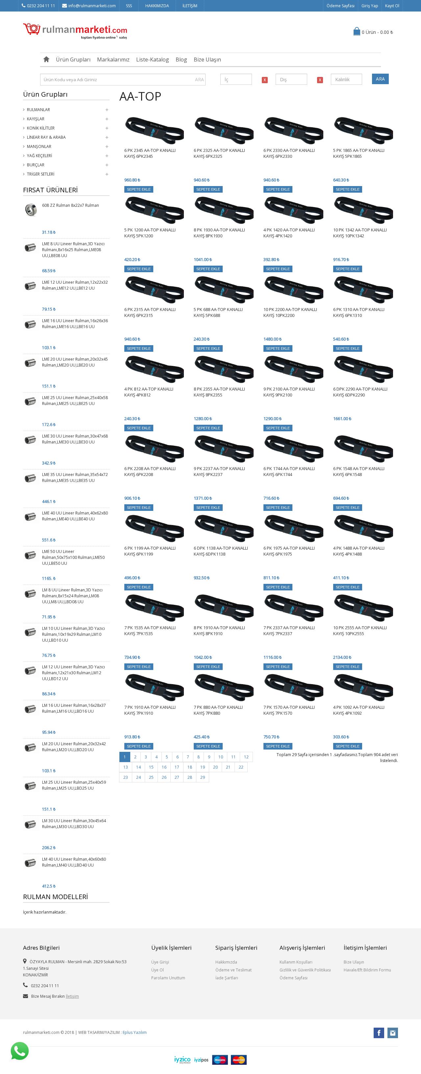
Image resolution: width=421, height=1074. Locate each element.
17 (177, 767)
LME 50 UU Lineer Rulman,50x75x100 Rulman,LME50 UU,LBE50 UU (73, 557)
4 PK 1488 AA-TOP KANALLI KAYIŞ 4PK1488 (358, 551)
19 (202, 767)
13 (125, 767)
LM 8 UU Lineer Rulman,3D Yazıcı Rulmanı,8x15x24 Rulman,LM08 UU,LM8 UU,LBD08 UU (72, 596)
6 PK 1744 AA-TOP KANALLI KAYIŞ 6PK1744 (289, 471)
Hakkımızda (226, 962)
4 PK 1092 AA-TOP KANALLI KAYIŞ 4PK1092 (358, 710)
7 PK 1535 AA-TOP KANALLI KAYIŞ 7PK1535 (150, 630)
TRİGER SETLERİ (40, 174)
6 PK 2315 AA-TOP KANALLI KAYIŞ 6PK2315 (150, 312)
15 (151, 767)
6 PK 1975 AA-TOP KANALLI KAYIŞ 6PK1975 (289, 551)
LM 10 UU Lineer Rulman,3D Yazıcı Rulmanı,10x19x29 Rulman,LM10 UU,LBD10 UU (73, 634)
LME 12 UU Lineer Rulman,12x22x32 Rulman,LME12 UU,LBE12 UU (75, 285)
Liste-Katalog (152, 59)
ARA (199, 79)
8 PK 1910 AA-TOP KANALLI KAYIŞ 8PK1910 (219, 630)
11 (233, 757)
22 (241, 767)
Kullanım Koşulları (296, 962)
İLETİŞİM (190, 6)
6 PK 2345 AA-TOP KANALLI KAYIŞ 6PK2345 (150, 153)
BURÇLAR (35, 165)
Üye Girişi (160, 962)
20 (215, 767)
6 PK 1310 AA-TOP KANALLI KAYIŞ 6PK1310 (358, 312)
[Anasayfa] (46, 59)
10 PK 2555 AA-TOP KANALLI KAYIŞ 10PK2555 (360, 630)
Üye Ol (157, 970)
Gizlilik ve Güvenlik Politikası (305, 970)
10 (220, 757)
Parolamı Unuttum (168, 978)
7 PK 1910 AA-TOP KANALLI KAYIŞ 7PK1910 (150, 710)
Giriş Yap (369, 6)
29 (202, 777)
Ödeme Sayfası (341, 6)
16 (164, 767)
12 (246, 757)
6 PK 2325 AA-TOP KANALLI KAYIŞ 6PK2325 (219, 153)
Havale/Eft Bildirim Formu (367, 970)
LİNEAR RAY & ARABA (46, 137)
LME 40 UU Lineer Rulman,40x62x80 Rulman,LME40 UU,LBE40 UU (75, 516)
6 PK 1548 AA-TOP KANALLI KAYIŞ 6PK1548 (358, 471)
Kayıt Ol (392, 6)
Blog (181, 59)
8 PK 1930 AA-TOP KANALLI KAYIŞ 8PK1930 (219, 233)
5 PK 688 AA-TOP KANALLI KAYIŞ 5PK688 (218, 312)
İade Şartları (226, 978)
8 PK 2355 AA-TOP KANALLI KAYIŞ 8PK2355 (219, 392)
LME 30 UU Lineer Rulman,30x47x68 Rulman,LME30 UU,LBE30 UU (75, 439)
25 (151, 777)
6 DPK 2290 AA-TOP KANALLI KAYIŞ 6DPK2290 (360, 392)
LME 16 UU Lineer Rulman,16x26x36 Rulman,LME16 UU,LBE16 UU (75, 323)
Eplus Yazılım (135, 1032)
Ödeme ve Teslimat (233, 970)
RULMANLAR (38, 109)
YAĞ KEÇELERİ (39, 155)
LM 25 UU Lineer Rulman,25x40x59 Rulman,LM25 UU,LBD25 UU (74, 785)
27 (177, 777)
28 (189, 777)
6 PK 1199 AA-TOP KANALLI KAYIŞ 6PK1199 (150, 551)
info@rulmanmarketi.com (92, 6)
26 (164, 777)
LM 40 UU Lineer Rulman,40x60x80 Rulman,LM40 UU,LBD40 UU (74, 862)
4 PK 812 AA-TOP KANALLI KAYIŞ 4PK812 (148, 392)
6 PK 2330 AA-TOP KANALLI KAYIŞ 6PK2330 (289, 153)
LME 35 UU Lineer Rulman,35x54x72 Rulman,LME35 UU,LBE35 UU (75, 477)
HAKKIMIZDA (157, 6)
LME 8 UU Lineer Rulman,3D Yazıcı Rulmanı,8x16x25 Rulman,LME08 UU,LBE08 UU (73, 249)
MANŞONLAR (39, 146)
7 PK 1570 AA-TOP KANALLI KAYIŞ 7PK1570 (289, 710)
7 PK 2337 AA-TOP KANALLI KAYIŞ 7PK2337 (289, 630)
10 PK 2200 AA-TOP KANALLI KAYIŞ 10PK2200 (290, 312)
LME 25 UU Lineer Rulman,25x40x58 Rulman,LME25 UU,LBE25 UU (75, 400)
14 (138, 767)
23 (125, 777)
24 (138, 777)
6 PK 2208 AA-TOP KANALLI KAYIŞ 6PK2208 (150, 471)
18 (189, 767)
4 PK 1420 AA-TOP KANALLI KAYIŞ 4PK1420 (289, 233)
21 (228, 767)
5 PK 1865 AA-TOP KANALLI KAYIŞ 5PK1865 (358, 153)
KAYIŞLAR (35, 119)
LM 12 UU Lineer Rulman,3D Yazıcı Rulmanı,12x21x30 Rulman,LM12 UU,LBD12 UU (73, 672)
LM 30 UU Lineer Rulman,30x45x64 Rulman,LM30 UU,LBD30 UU (74, 823)
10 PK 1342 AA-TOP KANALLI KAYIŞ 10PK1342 (360, 233)
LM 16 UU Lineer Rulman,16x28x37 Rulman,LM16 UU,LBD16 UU (74, 708)
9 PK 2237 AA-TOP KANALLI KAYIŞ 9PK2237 (219, 471)
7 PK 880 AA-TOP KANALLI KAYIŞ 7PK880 (218, 710)
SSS (129, 6)
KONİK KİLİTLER (41, 128)
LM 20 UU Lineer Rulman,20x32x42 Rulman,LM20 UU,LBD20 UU (74, 746)
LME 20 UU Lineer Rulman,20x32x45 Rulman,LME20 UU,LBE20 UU (75, 362)
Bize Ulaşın (207, 59)
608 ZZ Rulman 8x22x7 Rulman (70, 205)
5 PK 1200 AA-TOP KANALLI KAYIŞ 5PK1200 (150, 233)
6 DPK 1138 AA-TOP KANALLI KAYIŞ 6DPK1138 (221, 551)
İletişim (72, 996)
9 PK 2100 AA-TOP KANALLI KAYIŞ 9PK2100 (289, 392)
